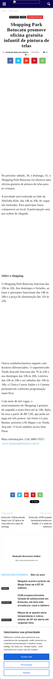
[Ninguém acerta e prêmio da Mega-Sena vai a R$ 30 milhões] (8, 584)
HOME (23, 17)
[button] (49, 4)
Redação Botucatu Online (17, 52)
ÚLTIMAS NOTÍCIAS (35, 17)
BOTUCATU (14, 17)
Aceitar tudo (26, 657)
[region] (26, 653)
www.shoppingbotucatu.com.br (20, 443)
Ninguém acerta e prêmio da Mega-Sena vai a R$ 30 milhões (34, 584)
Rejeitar (26, 672)
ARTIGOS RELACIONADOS (14, 574)
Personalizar (26, 665)
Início (3, 11)
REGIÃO (5, 588)
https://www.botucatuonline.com (26, 560)
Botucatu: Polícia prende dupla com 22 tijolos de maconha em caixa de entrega (13, 522)
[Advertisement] (26, 145)
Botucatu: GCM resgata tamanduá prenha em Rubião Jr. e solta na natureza (40, 522)
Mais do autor (38, 574)
